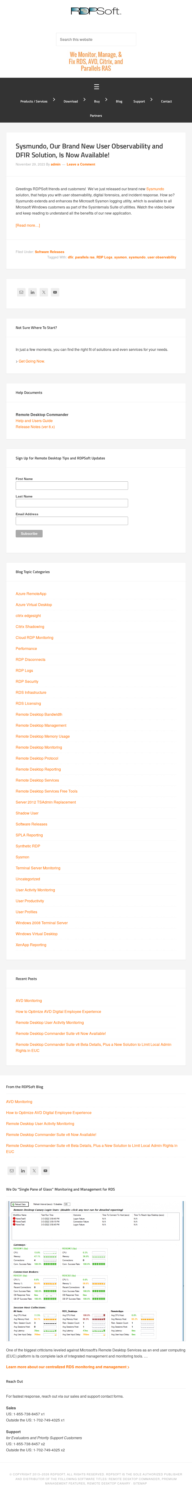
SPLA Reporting (29, 835)
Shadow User (27, 813)
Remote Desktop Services (37, 780)
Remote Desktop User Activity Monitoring (50, 1022)
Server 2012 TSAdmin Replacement (46, 802)
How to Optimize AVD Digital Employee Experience (58, 1011)
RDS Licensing (28, 703)
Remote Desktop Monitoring (39, 747)
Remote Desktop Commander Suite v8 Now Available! (61, 1033)
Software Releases (49, 251)
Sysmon (22, 857)
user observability (162, 257)
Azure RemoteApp (31, 593)
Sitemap (140, 1483)
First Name (24, 479)
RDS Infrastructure (31, 692)
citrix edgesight (28, 615)
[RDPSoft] (96, 14)
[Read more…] (28, 225)
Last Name (24, 496)
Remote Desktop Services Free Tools (47, 791)
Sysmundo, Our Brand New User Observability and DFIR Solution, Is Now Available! (89, 150)
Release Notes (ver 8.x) (35, 426)
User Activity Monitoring (35, 889)
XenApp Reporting (31, 944)
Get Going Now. (32, 361)
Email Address (27, 514)
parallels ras (85, 257)
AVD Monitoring (29, 1000)
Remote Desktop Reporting (38, 769)
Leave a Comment (81, 164)
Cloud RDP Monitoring (34, 637)
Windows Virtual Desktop (37, 933)
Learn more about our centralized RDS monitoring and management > (67, 1366)
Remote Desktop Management (41, 725)
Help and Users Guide (34, 420)
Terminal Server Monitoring (38, 868)
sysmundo (137, 257)
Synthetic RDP (28, 846)
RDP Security (27, 681)
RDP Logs (104, 257)
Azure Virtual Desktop (34, 604)
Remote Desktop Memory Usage (43, 736)
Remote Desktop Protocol (37, 758)
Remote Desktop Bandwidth (39, 714)
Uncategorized (28, 878)
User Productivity (30, 900)
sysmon (120, 257)
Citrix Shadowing (30, 626)
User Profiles (26, 911)
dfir (70, 257)
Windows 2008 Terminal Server (42, 922)
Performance (26, 648)
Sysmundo (155, 188)
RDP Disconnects (30, 659)
